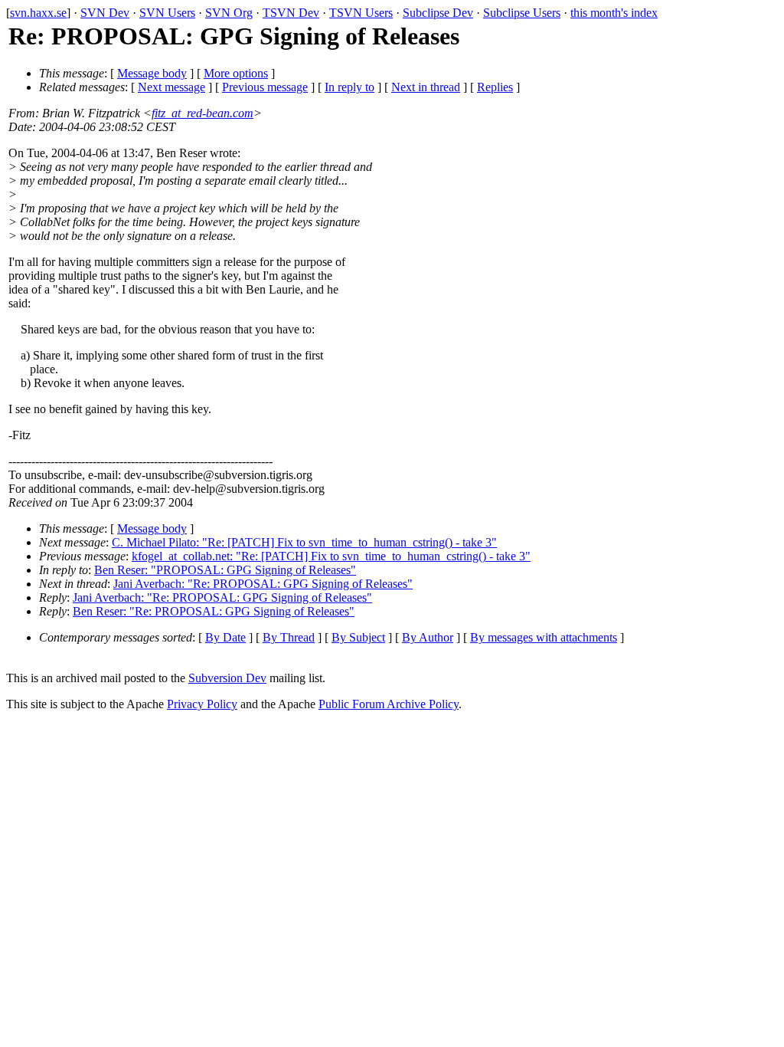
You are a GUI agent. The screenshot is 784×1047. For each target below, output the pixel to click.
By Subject (358, 637)
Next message (171, 87)
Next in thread (425, 87)
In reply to (349, 87)
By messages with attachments (543, 637)
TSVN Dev (291, 12)
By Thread (289, 637)
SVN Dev (104, 12)
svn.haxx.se (38, 12)
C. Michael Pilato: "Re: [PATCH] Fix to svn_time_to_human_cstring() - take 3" (304, 542)
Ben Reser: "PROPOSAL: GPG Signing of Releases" (225, 569)
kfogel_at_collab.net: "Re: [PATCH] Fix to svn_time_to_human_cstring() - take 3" (331, 556)
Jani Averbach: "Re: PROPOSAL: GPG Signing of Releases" (263, 583)
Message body (152, 73)
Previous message (265, 87)
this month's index (614, 12)
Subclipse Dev (438, 12)
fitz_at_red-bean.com (202, 113)
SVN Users (167, 12)
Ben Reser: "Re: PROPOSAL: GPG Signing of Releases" (213, 611)
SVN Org (229, 12)
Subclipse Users (521, 12)
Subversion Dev (227, 677)
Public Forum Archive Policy (388, 704)
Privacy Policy (202, 704)
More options (236, 73)
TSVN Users (361, 12)
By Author (427, 637)
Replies (495, 87)
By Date (225, 637)
